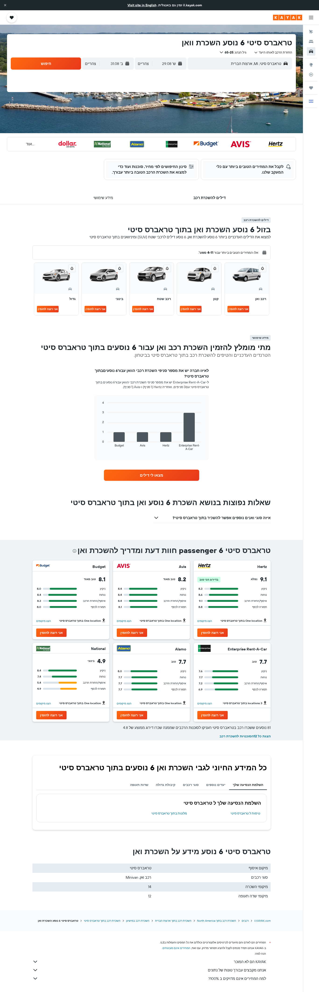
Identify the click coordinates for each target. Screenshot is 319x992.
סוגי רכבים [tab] (191, 785)
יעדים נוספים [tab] (215, 785)
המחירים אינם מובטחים (176, 948)
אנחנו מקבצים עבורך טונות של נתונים (237, 970)
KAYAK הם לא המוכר (250, 961)
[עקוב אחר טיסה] (311, 74)
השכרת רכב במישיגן (137, 920)
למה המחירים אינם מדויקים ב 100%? (237, 978)
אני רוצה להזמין (238, 309)
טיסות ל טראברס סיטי (245, 813)
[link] (151, 475)
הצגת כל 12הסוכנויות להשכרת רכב (245, 736)
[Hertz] (204, 566)
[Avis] (124, 566)
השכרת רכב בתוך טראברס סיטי (102, 920)
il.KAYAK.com (262, 920)
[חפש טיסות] (311, 31)
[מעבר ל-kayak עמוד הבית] (287, 17)
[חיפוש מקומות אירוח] (311, 41)
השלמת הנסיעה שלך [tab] (248, 785)
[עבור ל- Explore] (311, 64)
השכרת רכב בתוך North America (216, 920)
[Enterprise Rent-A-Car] (204, 649)
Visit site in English (142, 5)
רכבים (245, 920)
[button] (5, 5)
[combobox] (273, 52)
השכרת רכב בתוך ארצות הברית (173, 920)
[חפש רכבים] (311, 51)
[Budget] (43, 566)
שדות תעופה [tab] (139, 785)
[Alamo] (124, 649)
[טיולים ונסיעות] (311, 88)
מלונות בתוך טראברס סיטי (169, 813)
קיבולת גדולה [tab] (165, 785)
